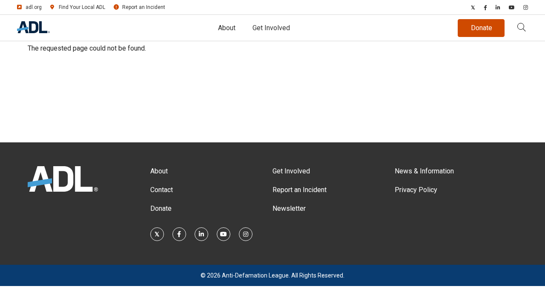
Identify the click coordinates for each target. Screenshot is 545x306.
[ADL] (33, 31)
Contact (161, 190)
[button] (521, 28)
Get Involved (271, 28)
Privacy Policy (416, 190)
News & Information (424, 171)
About (226, 28)
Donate (161, 208)
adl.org (34, 7)
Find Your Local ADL (82, 7)
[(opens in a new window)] (473, 7)
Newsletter (289, 208)
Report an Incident (143, 7)
